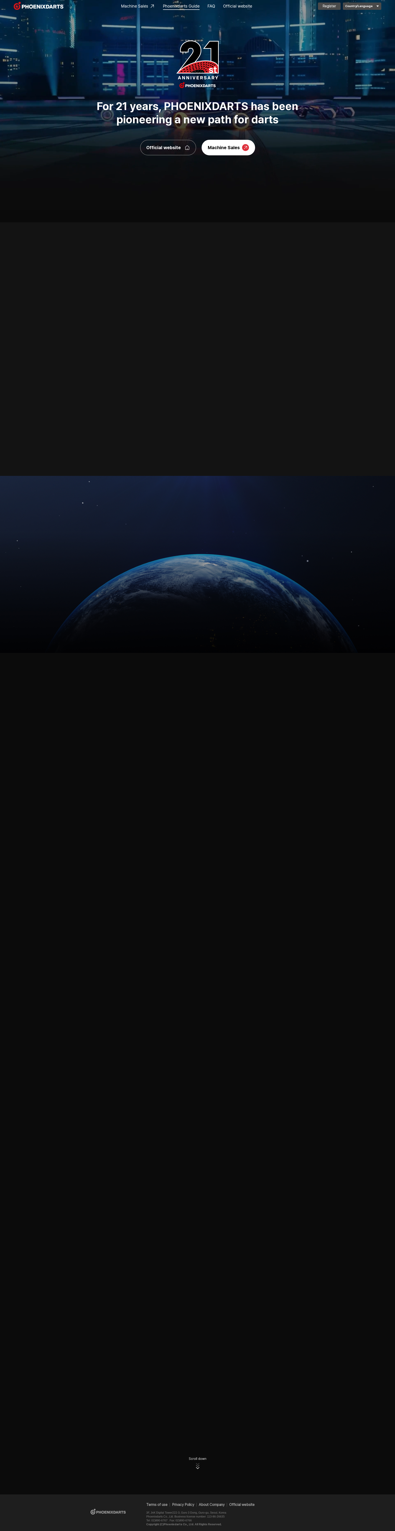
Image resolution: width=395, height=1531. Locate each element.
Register (329, 6)
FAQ (211, 6)
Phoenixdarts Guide (181, 6)
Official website (237, 6)
